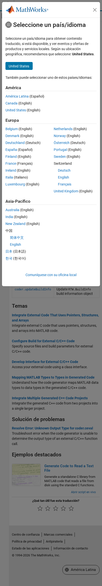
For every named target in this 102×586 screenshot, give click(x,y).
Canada (11, 103)
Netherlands (63, 129)
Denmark (12, 136)
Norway (60, 136)
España (11, 150)
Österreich (62, 143)
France (10, 163)
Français (64, 184)
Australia (12, 210)
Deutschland (15, 143)
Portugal (60, 150)
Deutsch (64, 170)
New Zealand (15, 224)
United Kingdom (66, 191)
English (63, 177)
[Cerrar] (94, 9)
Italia (9, 177)
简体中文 (17, 238)
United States (15, 110)
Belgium (11, 129)
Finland (11, 157)
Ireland (10, 170)
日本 (8, 251)
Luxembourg (15, 184)
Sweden (60, 157)
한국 (8, 258)
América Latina (17, 96)
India (9, 217)
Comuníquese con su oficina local (51, 275)
